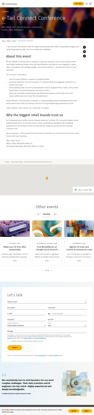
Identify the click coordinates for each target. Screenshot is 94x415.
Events (14, 41)
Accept (73, 411)
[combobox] (50, 313)
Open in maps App (85, 190)
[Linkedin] (84, 51)
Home (3, 41)
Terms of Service (54, 355)
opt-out (9, 338)
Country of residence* (12, 323)
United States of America (15, 325)
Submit (15, 348)
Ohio (49, 325)
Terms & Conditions (40, 338)
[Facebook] (84, 47)
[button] (52, 270)
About (8, 41)
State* (49, 323)
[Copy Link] (84, 56)
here (11, 412)
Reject (86, 411)
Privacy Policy (28, 338)
